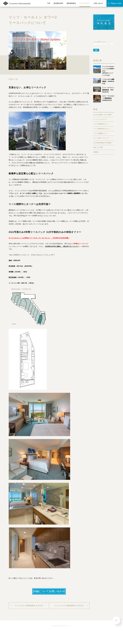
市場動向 (96, 152)
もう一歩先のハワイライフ (101, 138)
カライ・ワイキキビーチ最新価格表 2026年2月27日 (108, 98)
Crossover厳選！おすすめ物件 (102, 114)
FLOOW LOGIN (114, 3)
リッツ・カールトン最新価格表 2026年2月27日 (108, 90)
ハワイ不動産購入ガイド (100, 133)
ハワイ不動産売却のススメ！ (102, 128)
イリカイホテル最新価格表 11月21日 (69, 605)
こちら (50, 107)
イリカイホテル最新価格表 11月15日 (28, 605)
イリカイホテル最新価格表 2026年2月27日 (108, 81)
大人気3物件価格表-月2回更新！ (103, 142)
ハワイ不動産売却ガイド (100, 124)
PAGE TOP (116, 620)
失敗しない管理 (98, 147)
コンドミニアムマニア (100, 119)
